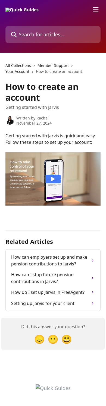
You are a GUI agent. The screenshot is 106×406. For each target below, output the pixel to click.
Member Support (53, 65)
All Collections (18, 65)
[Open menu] (96, 10)
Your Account (17, 71)
